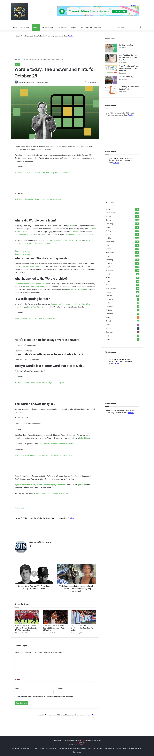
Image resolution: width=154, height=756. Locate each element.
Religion (109, 310)
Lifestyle (63, 27)
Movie (108, 278)
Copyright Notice (38, 748)
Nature (108, 292)
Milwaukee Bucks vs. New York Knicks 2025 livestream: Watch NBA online (54, 628)
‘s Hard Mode (44, 307)
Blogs (108, 339)
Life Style (109, 314)
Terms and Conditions (95, 748)
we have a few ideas (31, 266)
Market (108, 227)
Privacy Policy (26, 748)
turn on (30, 307)
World (108, 317)
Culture (108, 285)
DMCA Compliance (79, 748)
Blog (107, 336)
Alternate (92, 229)
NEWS (15, 27)
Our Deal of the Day (126, 45)
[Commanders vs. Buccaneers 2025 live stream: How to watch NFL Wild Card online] (27, 617)
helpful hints (84, 438)
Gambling (109, 224)
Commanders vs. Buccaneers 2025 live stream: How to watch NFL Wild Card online (26, 628)
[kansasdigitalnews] (19, 11)
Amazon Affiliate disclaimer (132, 748)
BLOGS (73, 27)
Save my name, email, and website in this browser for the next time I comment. (44, 696)
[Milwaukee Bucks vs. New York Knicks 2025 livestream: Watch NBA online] (55, 617)
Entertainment (48, 27)
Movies (108, 274)
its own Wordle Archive (77, 289)
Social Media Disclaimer (113, 748)
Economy (109, 299)
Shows (108, 216)
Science (109, 263)
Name (17, 680)
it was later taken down (35, 287)
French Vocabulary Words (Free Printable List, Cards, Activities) (129, 68)
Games (108, 325)
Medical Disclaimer (65, 748)
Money (108, 231)
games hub (82, 485)
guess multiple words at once (81, 234)
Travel (108, 321)
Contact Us (77, 752)
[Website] (30, 546)
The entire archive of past (25, 284)
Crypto (108, 220)
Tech (35, 27)
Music (108, 256)
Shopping (109, 260)
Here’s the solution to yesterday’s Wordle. (52, 493)
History (108, 303)
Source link (19, 508)
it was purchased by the (58, 240)
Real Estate (110, 252)
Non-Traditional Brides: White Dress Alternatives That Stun (128, 57)
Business (25, 27)
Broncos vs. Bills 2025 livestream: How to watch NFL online (82, 628)
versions (24, 231)
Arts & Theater (111, 288)
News (108, 245)
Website (60, 688)
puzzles (45, 284)
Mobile (108, 238)
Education (109, 270)
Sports (108, 249)
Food (108, 281)
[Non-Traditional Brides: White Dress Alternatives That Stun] (111, 58)
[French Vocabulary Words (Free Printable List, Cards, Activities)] (111, 69)
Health (108, 267)
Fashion (109, 296)
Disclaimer (16, 748)
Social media (110, 242)
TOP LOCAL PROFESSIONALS (90, 27)
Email (17, 688)
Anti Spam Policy (51, 748)
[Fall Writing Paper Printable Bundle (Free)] (111, 90)
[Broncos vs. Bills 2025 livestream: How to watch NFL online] (83, 617)
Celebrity (109, 306)
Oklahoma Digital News (26, 82)
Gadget (108, 234)
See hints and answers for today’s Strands (59, 444)
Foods (108, 328)
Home (18, 59)
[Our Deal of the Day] (111, 48)
